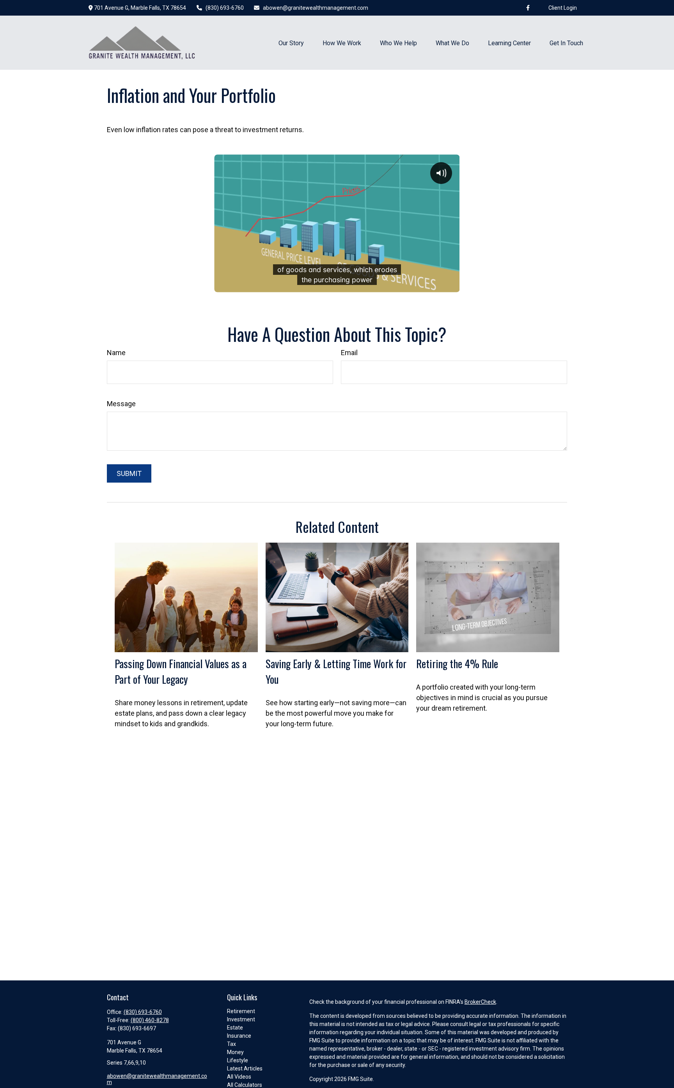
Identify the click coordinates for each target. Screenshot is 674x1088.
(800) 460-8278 (150, 1020)
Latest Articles (245, 1068)
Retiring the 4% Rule (457, 663)
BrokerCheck (480, 1002)
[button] (291, 42)
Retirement (241, 1011)
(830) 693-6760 (225, 8)
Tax (231, 1044)
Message (121, 404)
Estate (235, 1027)
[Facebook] (528, 8)
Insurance (239, 1036)
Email (349, 353)
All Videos (239, 1077)
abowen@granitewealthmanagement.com (315, 8)
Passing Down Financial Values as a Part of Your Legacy (181, 671)
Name (116, 353)
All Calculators (244, 1085)
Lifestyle (237, 1060)
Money (235, 1052)
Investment (241, 1019)
